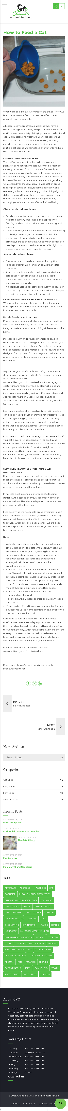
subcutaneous (13, 968)
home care (11, 931)
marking (52, 943)
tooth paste (30, 974)
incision (40, 937)
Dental (27, 906)
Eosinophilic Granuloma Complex (21, 831)
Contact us (29, 1104)
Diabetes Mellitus (14, 919)
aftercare (10, 888)
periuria (9, 962)
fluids (44, 925)
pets (19, 962)
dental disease (13, 912)
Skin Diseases (10, 799)
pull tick (30, 962)
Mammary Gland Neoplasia (17, 867)
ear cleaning (12, 925)
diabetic (32, 919)
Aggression (26, 888)
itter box (53, 937)
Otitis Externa (43, 949)
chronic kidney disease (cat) (34, 894)
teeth (28, 968)
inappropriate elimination (34, 931)
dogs (43, 919)
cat (51, 888)
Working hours (47, 1104)
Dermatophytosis (12, 822)
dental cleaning (43, 906)
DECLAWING (46, 900)
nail (30, 949)
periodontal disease (41, 956)
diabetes (49, 912)
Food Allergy (10, 858)
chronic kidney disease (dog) (21, 900)
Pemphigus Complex (15, 956)
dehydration (12, 906)
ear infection (29, 925)
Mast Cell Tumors (14, 949)
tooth (55, 968)
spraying (44, 962)
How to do (9, 793)
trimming (45, 974)
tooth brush (12, 974)
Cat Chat (8, 779)
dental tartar (33, 912)
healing (55, 925)
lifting (8, 943)
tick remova (41, 968)
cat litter (10, 894)
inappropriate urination (18, 937)
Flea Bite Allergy (26, 840)
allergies (41, 888)
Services (15, 1104)
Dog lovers (9, 786)
